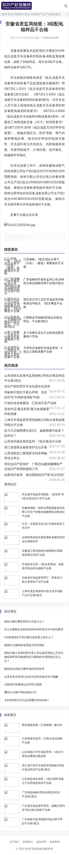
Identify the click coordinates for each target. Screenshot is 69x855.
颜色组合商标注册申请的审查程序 (24, 668)
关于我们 (14, 841)
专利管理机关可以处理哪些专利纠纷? (26, 700)
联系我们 (28, 841)
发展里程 (55, 841)
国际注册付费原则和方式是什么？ (24, 621)
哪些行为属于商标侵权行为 (20, 692)
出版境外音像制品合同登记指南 (23, 684)
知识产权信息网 (33, 848)
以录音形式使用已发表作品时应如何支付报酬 (31, 676)
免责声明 (41, 841)
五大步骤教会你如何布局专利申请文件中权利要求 (33, 629)
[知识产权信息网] (16, 5)
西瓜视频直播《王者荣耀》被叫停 (42, 725)
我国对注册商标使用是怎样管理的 (24, 645)
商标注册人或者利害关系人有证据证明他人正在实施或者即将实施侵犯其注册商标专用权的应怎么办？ (33, 656)
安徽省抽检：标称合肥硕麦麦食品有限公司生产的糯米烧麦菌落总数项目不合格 (43, 511)
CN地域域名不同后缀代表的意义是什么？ (29, 637)
